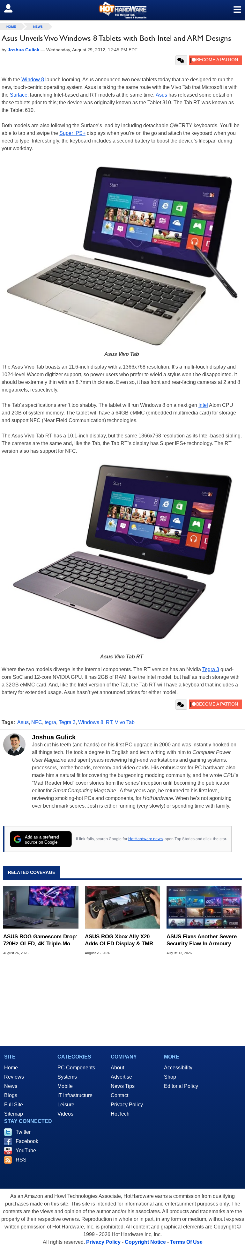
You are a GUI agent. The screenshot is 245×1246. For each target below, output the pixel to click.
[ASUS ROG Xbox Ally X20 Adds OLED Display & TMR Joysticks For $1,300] (122, 907)
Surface (18, 95)
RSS (21, 1159)
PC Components (76, 1067)
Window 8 (32, 79)
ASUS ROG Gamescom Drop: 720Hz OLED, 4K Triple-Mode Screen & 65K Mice (40, 940)
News (38, 26)
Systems (67, 1077)
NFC (36, 722)
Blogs (10, 1095)
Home (11, 1067)
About (117, 1067)
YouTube (26, 1150)
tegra (50, 722)
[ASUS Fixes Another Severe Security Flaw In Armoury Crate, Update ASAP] (204, 907)
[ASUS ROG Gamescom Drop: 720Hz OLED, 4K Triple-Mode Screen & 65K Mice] (40, 907)
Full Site (13, 1104)
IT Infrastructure (75, 1095)
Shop (170, 1077)
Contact (119, 1095)
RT (109, 722)
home (11, 26)
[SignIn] (12, 8)
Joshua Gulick (54, 737)
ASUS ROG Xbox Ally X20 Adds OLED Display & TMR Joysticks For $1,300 (119, 940)
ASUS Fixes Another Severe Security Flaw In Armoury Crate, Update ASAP (202, 940)
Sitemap (13, 1114)
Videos (65, 1114)
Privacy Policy (127, 1104)
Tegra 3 (210, 669)
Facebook (27, 1141)
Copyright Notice (145, 1242)
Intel (203, 405)
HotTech (120, 1114)
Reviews (14, 1077)
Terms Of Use (186, 1242)
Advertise (121, 1077)
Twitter (23, 1132)
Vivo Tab (125, 722)
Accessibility (178, 1067)
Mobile (65, 1086)
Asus (161, 95)
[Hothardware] (122, 10)
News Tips (123, 1086)
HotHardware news (145, 838)
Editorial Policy (181, 1086)
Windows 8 (90, 722)
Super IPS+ (72, 133)
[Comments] (181, 60)
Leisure (65, 1104)
